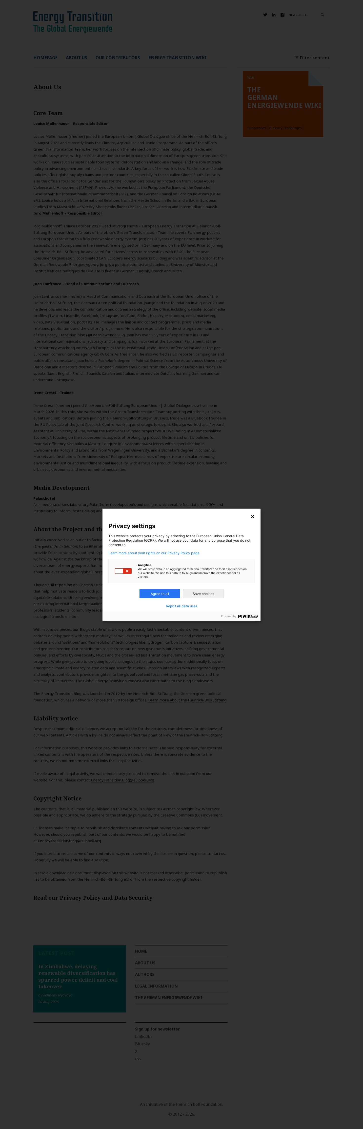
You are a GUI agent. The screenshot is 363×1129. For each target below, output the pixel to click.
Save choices (203, 594)
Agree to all (160, 594)
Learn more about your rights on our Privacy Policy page (154, 553)
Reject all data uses (181, 606)
